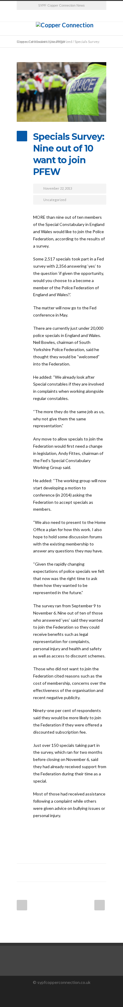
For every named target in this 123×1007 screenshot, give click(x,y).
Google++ (88, 873)
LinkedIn (76, 873)
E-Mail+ (100, 873)
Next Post (99, 905)
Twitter (64, 873)
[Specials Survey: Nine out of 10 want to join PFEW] (61, 92)
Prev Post (22, 905)
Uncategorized (54, 200)
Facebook (53, 873)
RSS (61, 16)
